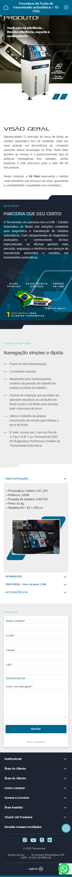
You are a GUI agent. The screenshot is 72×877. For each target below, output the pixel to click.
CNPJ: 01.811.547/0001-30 (36, 857)
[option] (36, 538)
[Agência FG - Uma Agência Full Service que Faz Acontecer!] (36, 869)
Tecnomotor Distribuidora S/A (48, 855)
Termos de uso (16, 855)
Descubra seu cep (15, 678)
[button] (63, 868)
